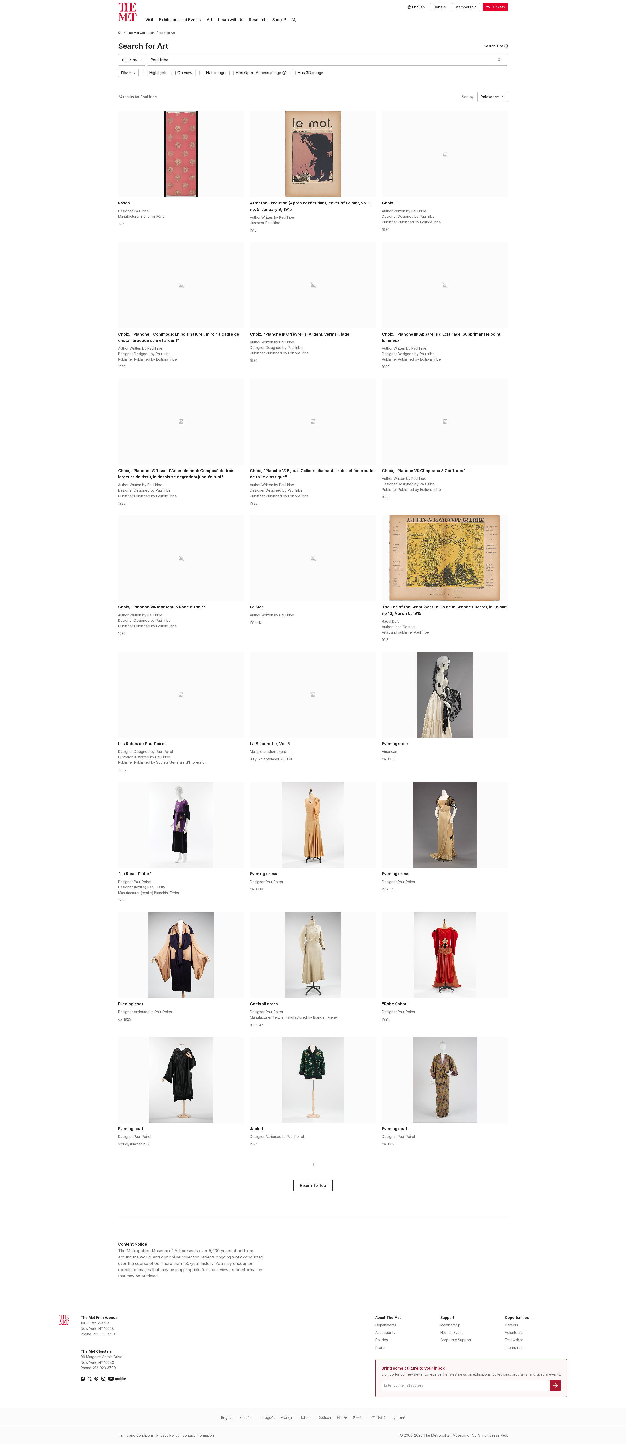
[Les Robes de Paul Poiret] (181, 695)
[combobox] (319, 59)
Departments (385, 1325)
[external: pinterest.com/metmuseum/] (96, 1379)
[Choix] (445, 154)
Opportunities (517, 1317)
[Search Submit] (499, 59)
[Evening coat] (181, 955)
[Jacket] (313, 1080)
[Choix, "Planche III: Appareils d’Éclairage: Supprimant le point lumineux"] (445, 285)
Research (257, 19)
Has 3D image (310, 72)
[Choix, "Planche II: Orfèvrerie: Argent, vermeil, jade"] (313, 285)
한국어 (358, 1417)
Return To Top (313, 1185)
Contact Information (198, 1435)
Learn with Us (230, 19)
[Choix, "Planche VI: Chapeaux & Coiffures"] (445, 422)
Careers (511, 1325)
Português (266, 1417)
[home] (120, 33)
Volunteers (513, 1332)
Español (246, 1417)
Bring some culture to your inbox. (414, 1368)
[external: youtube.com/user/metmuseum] (117, 1379)
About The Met (388, 1317)
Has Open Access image (258, 72)
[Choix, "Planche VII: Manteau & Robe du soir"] (181, 558)
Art (209, 19)
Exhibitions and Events (180, 19)
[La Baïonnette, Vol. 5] (313, 695)
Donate (439, 7)
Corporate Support (455, 1340)
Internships (513, 1347)
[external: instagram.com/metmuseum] (103, 1379)
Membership (466, 7)
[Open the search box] (294, 20)
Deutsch (324, 1417)
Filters (126, 73)
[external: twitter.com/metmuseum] (90, 1379)
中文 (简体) (376, 1417)
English (227, 1417)
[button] (284, 73)
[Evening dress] (313, 825)
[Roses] (181, 154)
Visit (149, 19)
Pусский (398, 1417)
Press (379, 1347)
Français (287, 1417)
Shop (277, 19)
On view (184, 72)
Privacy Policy (167, 1435)
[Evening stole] (445, 695)
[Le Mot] (313, 558)
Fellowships (514, 1340)
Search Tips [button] (494, 46)
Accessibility (385, 1332)
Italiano (306, 1417)
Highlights (158, 72)
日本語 (342, 1417)
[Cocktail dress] (313, 955)
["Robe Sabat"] (445, 955)
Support (447, 1317)
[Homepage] (127, 12)
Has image (215, 72)
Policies (381, 1340)
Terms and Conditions (135, 1435)
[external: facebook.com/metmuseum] (83, 1379)
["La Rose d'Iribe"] (181, 825)
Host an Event (451, 1332)
